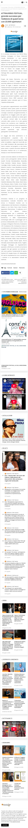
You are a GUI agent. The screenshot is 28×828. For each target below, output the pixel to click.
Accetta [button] (5, 825)
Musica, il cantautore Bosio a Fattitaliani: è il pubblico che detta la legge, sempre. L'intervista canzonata (7, 705)
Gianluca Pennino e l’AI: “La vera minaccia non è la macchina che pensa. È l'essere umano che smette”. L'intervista (7, 762)
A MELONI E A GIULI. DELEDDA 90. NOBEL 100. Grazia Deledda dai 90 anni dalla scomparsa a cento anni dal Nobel (15, 531)
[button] (26, 2)
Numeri (15, 268)
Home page (4, 7)
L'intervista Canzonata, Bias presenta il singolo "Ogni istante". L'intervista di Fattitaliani (19, 704)
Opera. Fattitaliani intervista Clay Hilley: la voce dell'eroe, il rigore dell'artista (19, 618)
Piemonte (10, 7)
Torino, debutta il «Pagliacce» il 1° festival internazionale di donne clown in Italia (13, 315)
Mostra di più (22, 292)
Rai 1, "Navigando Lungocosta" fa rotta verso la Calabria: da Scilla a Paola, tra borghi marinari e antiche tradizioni (14, 504)
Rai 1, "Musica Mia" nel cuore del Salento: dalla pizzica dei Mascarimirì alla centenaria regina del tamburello (15, 478)
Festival (9, 268)
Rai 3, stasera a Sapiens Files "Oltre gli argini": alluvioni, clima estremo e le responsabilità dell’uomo (15, 542)
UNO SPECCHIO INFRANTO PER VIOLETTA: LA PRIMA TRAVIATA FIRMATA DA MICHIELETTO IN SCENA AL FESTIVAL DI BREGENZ (7, 646)
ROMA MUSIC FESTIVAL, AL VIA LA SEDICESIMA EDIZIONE (14, 366)
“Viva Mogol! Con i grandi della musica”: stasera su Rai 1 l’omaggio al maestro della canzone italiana (15, 590)
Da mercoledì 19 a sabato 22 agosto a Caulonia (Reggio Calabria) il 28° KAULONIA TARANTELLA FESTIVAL (15, 578)
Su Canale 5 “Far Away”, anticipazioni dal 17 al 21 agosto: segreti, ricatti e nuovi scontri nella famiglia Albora (15, 553)
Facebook (6, 272)
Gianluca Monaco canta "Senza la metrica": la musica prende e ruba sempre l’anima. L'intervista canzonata (19, 678)
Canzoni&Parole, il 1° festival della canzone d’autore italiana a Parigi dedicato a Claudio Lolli (14, 341)
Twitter (12, 272)
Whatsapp (16, 272)
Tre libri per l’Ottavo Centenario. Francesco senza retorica (19, 786)
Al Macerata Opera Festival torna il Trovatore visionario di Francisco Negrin (19, 644)
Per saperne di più (15, 821)
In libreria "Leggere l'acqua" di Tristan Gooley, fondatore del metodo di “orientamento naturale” (19, 761)
